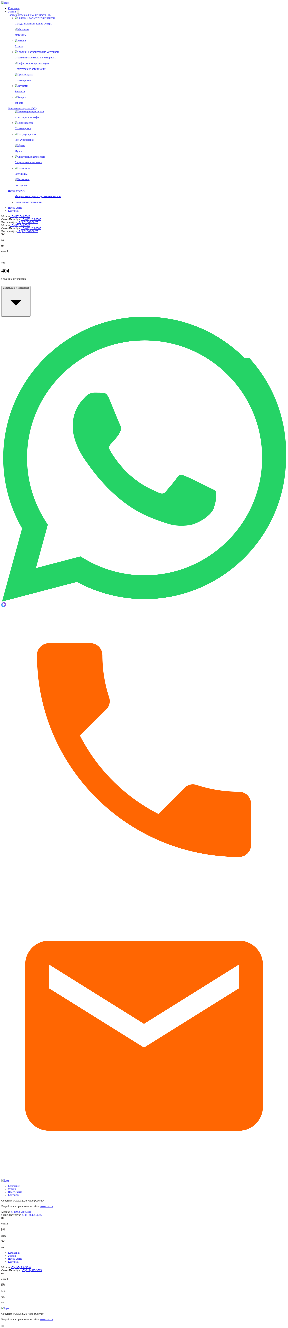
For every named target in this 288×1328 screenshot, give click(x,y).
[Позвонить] (144, 891)
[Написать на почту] (2, 245)
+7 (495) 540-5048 (20, 216)
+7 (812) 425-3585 (31, 219)
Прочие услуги (16, 190)
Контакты (13, 210)
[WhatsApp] (144, 600)
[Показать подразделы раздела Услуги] (18, 11)
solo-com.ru (46, 1206)
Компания (14, 8)
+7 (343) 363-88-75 (27, 222)
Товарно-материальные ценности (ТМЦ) (31, 14)
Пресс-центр (15, 207)
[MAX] (3, 606)
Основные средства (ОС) (22, 108)
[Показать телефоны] (2, 257)
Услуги (12, 11)
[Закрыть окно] (2, 1326)
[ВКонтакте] (2, 234)
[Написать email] (144, 1177)
